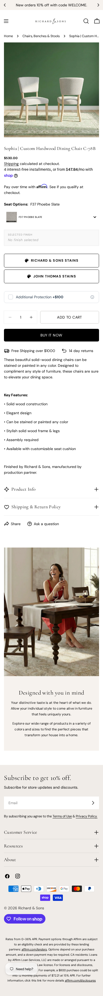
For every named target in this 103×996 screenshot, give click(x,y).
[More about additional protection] (92, 297)
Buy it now (51, 335)
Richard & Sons (31, 908)
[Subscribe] (93, 802)
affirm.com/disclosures (80, 980)
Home (8, 36)
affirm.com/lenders (34, 949)
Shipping (11, 163)
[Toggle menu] (6, 21)
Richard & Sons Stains (54, 260)
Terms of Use (62, 816)
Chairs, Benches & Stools (41, 36)
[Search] (86, 21)
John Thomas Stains (54, 276)
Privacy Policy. (86, 816)
